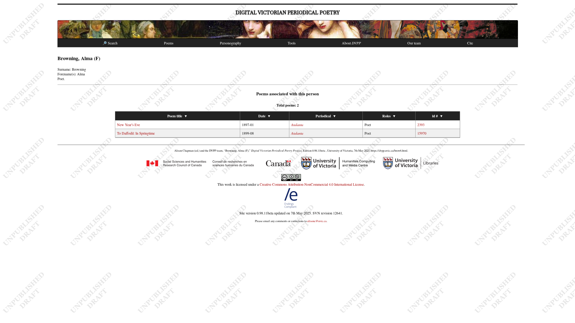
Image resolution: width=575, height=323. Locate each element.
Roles (389, 115)
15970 (421, 133)
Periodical (326, 115)
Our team (414, 43)
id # (437, 115)
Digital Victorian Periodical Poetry (288, 12)
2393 (421, 124)
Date (264, 115)
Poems (168, 43)
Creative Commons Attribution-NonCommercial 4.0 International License (312, 184)
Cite (470, 43)
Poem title (177, 115)
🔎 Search (109, 43)
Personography (230, 43)
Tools (292, 43)
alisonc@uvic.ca (317, 221)
